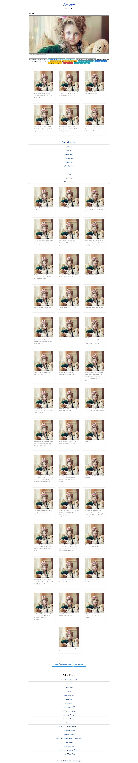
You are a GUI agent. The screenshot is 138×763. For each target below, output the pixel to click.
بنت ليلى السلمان (69, 166)
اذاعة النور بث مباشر (69, 707)
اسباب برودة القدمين (69, 730)
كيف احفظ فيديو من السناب (55, 61)
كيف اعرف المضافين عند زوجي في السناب (56, 59)
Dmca (58, 761)
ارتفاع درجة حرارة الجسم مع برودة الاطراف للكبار (69, 738)
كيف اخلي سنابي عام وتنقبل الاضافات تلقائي (38, 59)
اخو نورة (69, 691)
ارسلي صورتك (69, 703)
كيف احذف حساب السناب (83, 61)
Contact (63, 761)
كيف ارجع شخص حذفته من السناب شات (82, 63)
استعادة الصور (69, 742)
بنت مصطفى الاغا (69, 181)
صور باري (69, 4)
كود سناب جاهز (92, 59)
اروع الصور (69, 699)
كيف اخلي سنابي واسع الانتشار (103, 59)
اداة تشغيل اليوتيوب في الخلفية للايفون (69, 750)
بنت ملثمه (69, 146)
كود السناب (92, 61)
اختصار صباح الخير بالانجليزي (69, 679)
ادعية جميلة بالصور (69, 746)
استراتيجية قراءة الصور (69, 734)
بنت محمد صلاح (69, 158)
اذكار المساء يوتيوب (69, 695)
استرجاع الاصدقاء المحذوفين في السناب (69, 726)
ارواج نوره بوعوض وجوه (69, 722)
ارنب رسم (69, 683)
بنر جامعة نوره (69, 178)
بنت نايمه (69, 150)
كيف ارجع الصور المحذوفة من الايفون (69, 61)
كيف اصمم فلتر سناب (70, 59)
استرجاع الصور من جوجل (69, 715)
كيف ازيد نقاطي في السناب (100, 61)
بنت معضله (69, 170)
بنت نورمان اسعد (69, 174)
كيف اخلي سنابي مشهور (68, 63)
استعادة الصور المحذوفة (69, 718)
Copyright (78, 761)
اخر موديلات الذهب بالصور (69, 711)
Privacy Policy (70, 761)
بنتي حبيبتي (69, 162)
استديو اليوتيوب (69, 687)
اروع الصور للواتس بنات (69, 754)
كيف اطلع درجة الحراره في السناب (55, 63)
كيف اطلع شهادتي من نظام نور (82, 59)
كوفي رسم (47, 61)
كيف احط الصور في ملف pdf (37, 61)
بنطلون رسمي (69, 154)
